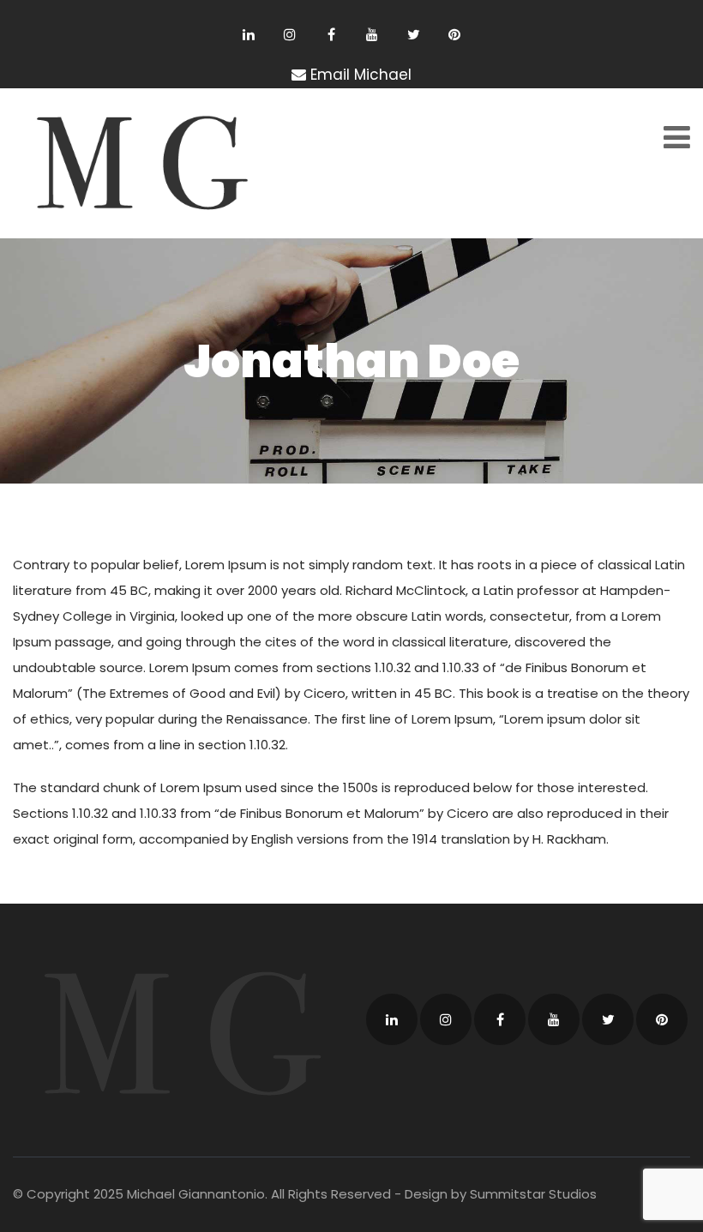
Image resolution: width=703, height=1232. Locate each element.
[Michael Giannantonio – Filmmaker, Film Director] (135, 164)
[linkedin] (249, 34)
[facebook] (331, 34)
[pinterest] (455, 34)
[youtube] (372, 34)
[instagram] (290, 34)
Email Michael (361, 74)
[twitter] (414, 34)
